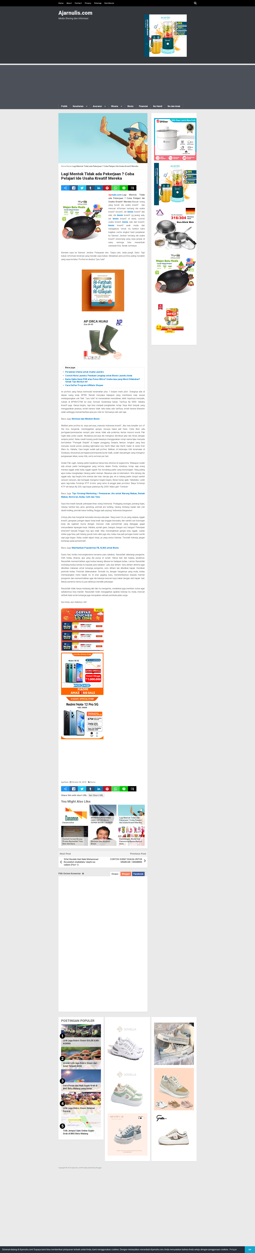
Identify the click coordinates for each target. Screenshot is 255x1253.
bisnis (130, 212)
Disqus (115, 874)
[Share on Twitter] (82, 187)
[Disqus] (103, 909)
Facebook (138, 874)
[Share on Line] (124, 187)
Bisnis (92, 782)
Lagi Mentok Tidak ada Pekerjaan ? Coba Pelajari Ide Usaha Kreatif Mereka (97, 176)
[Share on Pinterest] (107, 187)
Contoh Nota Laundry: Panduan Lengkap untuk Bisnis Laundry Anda (98, 375)
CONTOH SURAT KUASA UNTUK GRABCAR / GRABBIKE (126, 860)
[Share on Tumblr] (90, 187)
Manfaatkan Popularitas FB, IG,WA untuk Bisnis (95, 548)
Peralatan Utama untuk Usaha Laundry (84, 372)
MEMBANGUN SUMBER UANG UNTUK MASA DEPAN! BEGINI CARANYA (101, 820)
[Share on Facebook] (73, 187)
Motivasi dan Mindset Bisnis (86, 419)
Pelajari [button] (233, 1249)
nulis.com (114, 195)
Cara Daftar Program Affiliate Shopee (84, 385)
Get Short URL (96, 795)
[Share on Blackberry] (132, 187)
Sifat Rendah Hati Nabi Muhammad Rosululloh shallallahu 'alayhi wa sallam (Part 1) (81, 862)
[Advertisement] (127, 83)
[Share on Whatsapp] (115, 187)
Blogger (126, 874)
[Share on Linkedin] (99, 187)
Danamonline (68, 823)
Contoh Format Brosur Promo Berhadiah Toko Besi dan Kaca (73, 841)
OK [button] (249, 1249)
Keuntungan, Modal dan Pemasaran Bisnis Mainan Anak (130, 841)
